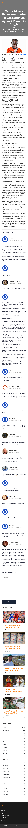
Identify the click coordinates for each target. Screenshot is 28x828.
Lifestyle (14, 753)
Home (13, 27)
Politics (14, 733)
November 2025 (14, 777)
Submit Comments (9, 601)
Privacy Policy (5, 817)
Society (14, 747)
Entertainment (14, 730)
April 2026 (14, 768)
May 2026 (14, 765)
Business (14, 735)
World (14, 738)
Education (14, 750)
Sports (14, 727)
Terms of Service (6, 815)
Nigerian (15, 64)
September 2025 (14, 783)
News (14, 741)
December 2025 (14, 774)
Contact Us (5, 819)
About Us (4, 813)
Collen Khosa (23, 54)
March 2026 (14, 771)
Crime (14, 744)
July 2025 (14, 788)
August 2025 (14, 785)
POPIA (4, 820)
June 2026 (14, 762)
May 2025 (14, 794)
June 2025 (14, 791)
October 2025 (14, 780)
